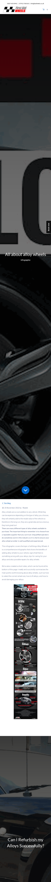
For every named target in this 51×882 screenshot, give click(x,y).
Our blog (7, 503)
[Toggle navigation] (47, 9)
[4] (43, 9)
